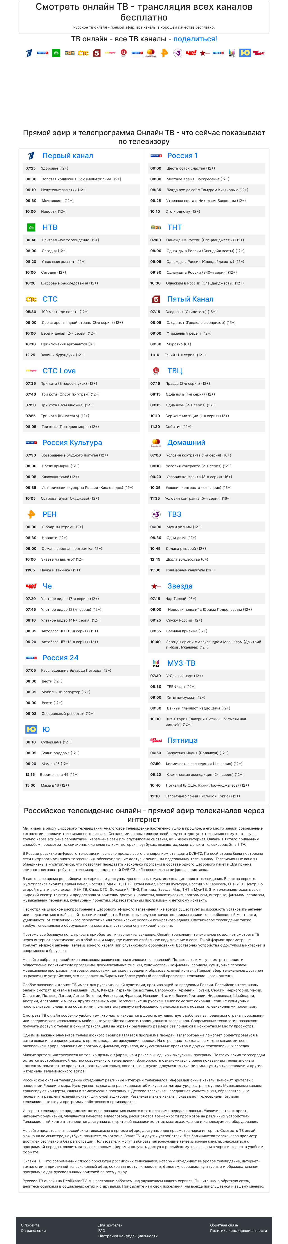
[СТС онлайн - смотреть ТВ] (31, 299)
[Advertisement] (144, 94)
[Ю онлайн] (245, 52)
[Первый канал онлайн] (29, 52)
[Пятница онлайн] (259, 52)
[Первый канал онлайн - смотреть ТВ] (31, 155)
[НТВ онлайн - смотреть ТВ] (31, 227)
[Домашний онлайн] (151, 52)
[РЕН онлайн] (164, 52)
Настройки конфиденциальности (128, 1236)
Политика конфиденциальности (238, 1230)
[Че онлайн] (191, 52)
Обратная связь (224, 1225)
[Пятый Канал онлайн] (97, 52)
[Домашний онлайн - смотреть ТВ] (156, 442)
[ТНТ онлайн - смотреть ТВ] (156, 227)
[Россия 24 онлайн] (218, 52)
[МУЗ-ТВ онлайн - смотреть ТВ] (156, 663)
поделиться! (195, 38)
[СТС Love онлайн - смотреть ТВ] (31, 370)
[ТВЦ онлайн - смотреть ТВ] (156, 370)
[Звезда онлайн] (205, 52)
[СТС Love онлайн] (110, 52)
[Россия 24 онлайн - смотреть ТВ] (31, 657)
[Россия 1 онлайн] (43, 52)
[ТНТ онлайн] (70, 52)
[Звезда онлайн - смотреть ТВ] (156, 586)
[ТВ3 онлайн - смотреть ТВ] (156, 514)
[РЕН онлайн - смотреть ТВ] (31, 514)
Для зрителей (110, 1225)
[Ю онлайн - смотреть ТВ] (31, 729)
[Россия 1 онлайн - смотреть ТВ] (156, 155)
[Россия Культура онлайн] (137, 52)
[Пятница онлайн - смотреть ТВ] (156, 740)
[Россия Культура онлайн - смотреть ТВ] (31, 442)
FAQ (101, 1230)
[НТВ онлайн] (56, 52)
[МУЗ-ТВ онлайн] (232, 52)
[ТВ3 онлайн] (178, 52)
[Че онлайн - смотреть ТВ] (31, 586)
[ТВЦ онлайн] (124, 52)
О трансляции (33, 1230)
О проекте (30, 1225)
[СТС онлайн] (83, 52)
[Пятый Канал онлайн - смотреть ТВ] (156, 299)
